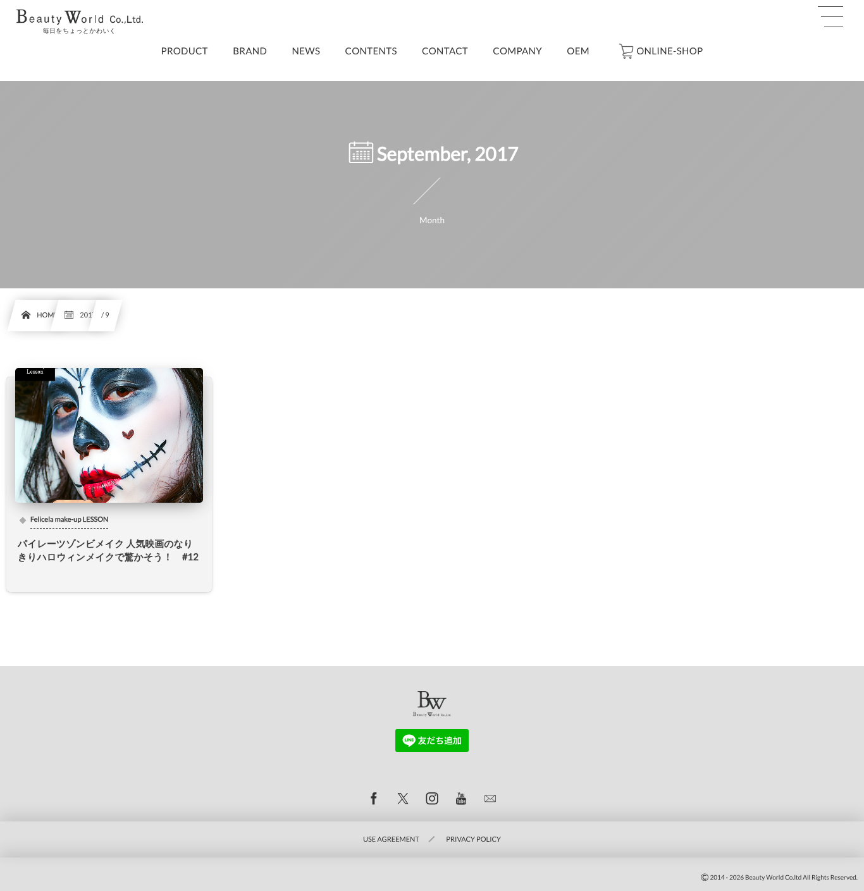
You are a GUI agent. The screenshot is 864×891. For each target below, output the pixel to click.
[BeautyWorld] (79, 17)
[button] (830, 17)
